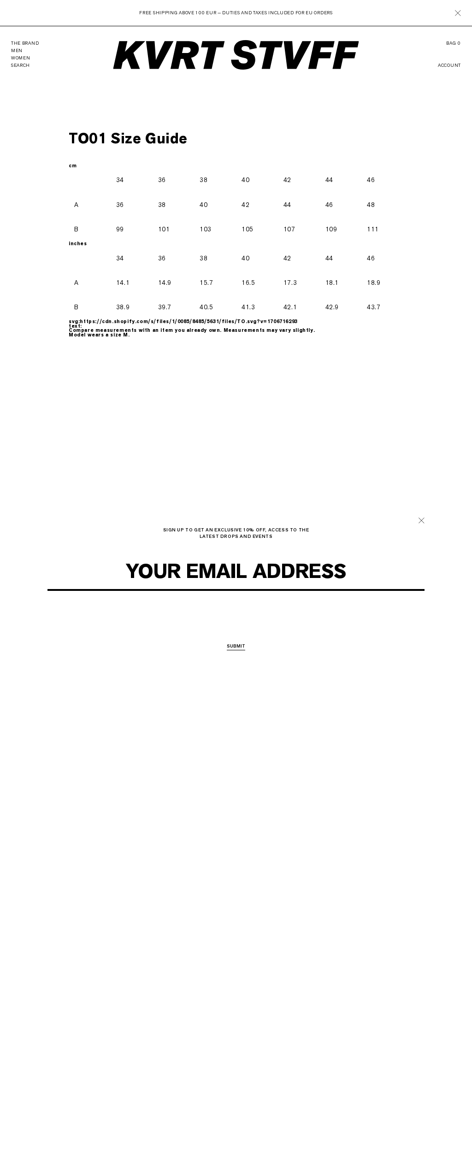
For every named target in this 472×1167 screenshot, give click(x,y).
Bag (453, 43)
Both (264, 621)
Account (449, 65)
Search (20, 65)
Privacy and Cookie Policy (256, 594)
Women (239, 621)
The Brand (25, 43)
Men (215, 621)
